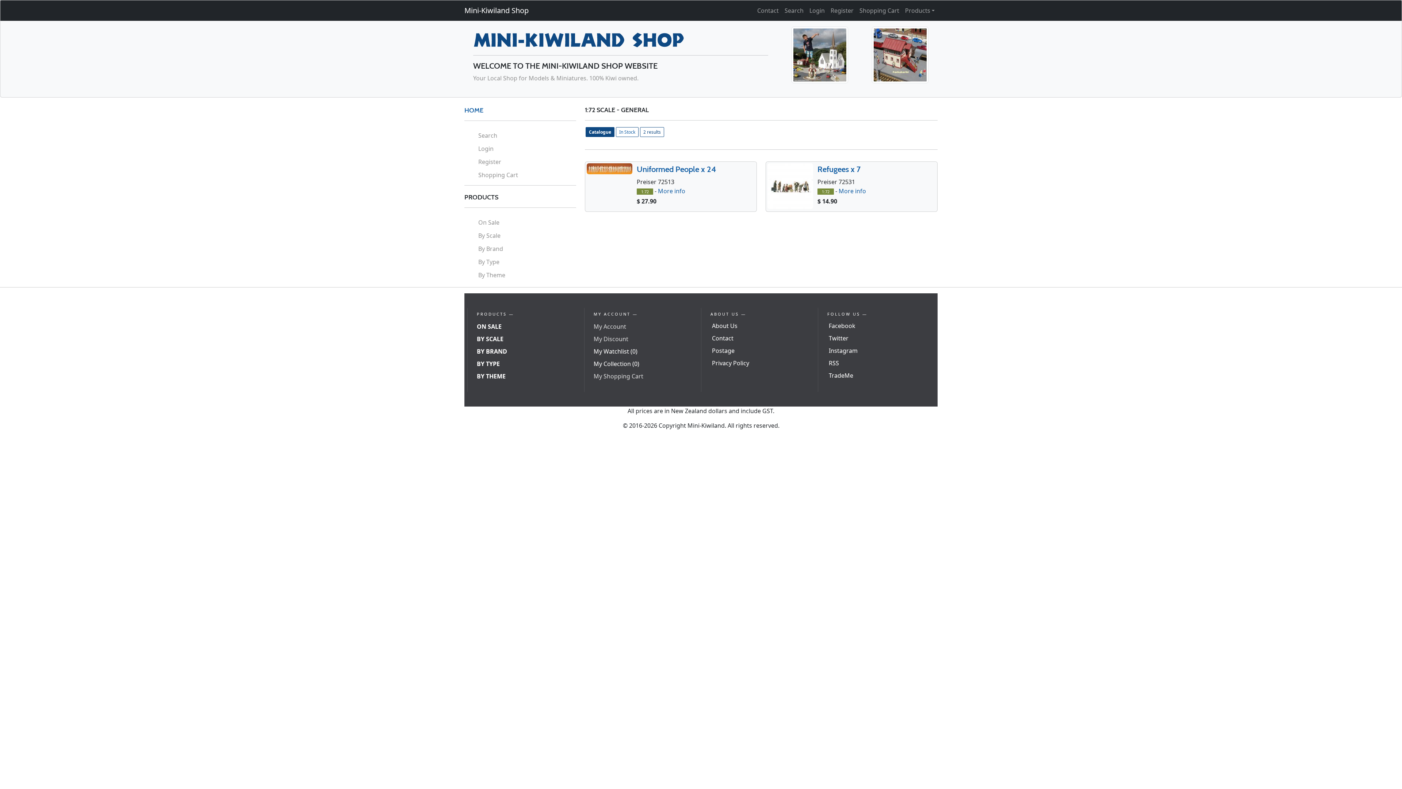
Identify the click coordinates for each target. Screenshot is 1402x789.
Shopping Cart (879, 11)
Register (842, 11)
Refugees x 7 (839, 169)
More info (671, 191)
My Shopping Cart (618, 376)
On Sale (488, 222)
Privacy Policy (730, 363)
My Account (610, 327)
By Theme (491, 275)
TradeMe (841, 375)
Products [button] (917, 11)
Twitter (839, 338)
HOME (473, 110)
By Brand (490, 249)
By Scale (489, 236)
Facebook (842, 326)
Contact (768, 11)
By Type (488, 262)
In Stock (627, 132)
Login (817, 11)
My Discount (611, 339)
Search (794, 11)
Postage (723, 351)
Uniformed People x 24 (676, 169)
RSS (834, 363)
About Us (725, 326)
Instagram (843, 351)
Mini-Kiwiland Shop (496, 10)
